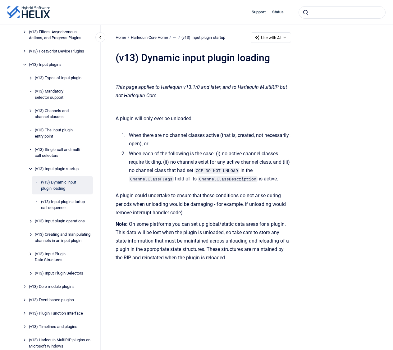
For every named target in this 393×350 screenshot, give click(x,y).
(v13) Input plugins (45, 64)
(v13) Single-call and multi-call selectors (58, 152)
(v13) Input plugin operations (60, 221)
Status (278, 12)
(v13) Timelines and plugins (53, 326)
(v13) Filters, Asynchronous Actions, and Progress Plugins (55, 35)
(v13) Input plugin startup (57, 168)
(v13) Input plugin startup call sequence (63, 204)
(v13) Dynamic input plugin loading (58, 185)
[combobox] (342, 12)
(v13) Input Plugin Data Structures (50, 257)
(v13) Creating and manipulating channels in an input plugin (62, 237)
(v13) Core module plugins (52, 286)
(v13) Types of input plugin (58, 77)
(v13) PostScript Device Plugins (56, 51)
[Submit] (306, 12)
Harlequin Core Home (149, 37)
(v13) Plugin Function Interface (56, 313)
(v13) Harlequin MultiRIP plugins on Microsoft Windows (59, 343)
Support (259, 12)
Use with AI (271, 37)
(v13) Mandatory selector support (49, 94)
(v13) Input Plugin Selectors (59, 273)
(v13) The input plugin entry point (54, 133)
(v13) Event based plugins (51, 300)
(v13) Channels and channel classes (52, 113)
